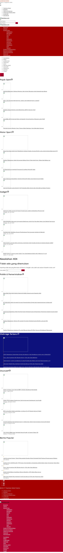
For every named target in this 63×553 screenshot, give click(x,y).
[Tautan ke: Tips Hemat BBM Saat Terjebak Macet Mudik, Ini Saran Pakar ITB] (7, 431)
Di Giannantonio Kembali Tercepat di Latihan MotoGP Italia (19, 169)
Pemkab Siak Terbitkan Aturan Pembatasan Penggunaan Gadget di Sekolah (24, 232)
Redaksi (5, 492)
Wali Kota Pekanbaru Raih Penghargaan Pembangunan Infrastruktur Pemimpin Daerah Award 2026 (30, 311)
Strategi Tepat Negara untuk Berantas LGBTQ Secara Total (19, 110)
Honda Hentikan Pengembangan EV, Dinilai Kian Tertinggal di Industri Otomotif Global (26, 421)
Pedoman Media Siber (9, 495)
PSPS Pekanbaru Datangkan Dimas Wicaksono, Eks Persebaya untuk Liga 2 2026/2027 (27, 354)
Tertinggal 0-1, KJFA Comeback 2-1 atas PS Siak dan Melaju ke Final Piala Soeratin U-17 (26, 360)
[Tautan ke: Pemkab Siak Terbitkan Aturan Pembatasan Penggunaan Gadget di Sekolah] (7, 230)
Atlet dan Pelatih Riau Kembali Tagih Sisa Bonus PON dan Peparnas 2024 (23, 364)
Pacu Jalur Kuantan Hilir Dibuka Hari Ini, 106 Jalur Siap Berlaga (20, 357)
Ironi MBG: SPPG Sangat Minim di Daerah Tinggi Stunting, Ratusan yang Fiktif (24, 119)
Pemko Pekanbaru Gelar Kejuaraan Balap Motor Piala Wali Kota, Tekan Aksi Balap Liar (26, 160)
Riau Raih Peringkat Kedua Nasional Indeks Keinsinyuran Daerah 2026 (22, 293)
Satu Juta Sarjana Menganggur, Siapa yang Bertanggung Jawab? (21, 100)
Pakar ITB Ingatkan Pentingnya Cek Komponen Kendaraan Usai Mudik (22, 400)
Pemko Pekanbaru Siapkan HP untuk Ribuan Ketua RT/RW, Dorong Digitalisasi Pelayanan (27, 330)
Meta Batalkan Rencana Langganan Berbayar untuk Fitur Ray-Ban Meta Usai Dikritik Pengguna (29, 221)
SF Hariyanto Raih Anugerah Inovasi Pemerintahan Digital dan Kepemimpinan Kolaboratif (27, 302)
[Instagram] (3, 485)
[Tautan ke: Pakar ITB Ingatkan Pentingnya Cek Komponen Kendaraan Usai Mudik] (7, 399)
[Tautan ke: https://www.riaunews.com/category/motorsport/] (13, 132)
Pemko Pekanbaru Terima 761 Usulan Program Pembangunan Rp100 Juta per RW (25, 321)
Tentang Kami (7, 490)
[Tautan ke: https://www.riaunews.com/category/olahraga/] (18, 334)
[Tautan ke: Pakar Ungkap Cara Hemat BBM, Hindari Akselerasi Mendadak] (15, 388)
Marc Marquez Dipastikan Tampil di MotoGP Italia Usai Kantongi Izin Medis (23, 178)
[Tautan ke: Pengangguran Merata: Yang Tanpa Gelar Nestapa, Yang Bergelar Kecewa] (7, 126)
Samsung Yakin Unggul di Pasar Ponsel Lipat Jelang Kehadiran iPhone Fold (23, 210)
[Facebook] (3, 480)
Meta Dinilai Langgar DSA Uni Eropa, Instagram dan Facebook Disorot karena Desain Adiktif (28, 243)
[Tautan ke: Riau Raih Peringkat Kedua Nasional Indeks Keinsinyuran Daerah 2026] (15, 291)
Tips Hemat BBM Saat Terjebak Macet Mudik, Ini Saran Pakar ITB (20, 432)
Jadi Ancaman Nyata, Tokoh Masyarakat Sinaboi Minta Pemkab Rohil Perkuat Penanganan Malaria (30, 458)
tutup (2, 73)
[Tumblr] (3, 484)
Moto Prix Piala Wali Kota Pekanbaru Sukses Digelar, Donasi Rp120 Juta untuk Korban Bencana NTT (30, 151)
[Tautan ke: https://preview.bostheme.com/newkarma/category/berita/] (8, 192)
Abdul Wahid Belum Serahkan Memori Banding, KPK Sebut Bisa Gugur (22, 472)
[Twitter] (3, 482)
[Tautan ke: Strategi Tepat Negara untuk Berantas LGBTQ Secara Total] (7, 108)
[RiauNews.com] (4, 18)
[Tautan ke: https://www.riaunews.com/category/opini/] (12, 79)
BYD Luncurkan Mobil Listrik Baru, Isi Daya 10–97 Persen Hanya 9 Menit (22, 411)
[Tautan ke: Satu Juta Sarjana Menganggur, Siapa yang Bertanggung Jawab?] (7, 99)
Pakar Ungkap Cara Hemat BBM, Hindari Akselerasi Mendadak (20, 389)
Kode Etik (5, 496)
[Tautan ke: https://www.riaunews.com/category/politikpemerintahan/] (23, 274)
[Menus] (0, 4)
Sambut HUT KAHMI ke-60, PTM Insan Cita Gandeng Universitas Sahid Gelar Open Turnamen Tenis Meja (31, 463)
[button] (17, 23)
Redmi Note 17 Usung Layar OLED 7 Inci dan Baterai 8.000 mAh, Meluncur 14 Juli (25, 253)
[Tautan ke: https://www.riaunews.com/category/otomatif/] (10, 371)
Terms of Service (7, 493)
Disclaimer (6, 498)
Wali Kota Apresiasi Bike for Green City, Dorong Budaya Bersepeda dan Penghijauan (26, 367)
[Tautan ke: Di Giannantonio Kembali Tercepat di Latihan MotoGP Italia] (7, 168)
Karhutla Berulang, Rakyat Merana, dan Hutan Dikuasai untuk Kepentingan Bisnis (25, 91)
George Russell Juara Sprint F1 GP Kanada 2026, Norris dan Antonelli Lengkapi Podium (26, 188)
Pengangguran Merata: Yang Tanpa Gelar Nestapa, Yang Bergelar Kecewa (23, 128)
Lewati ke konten (4, 1)
